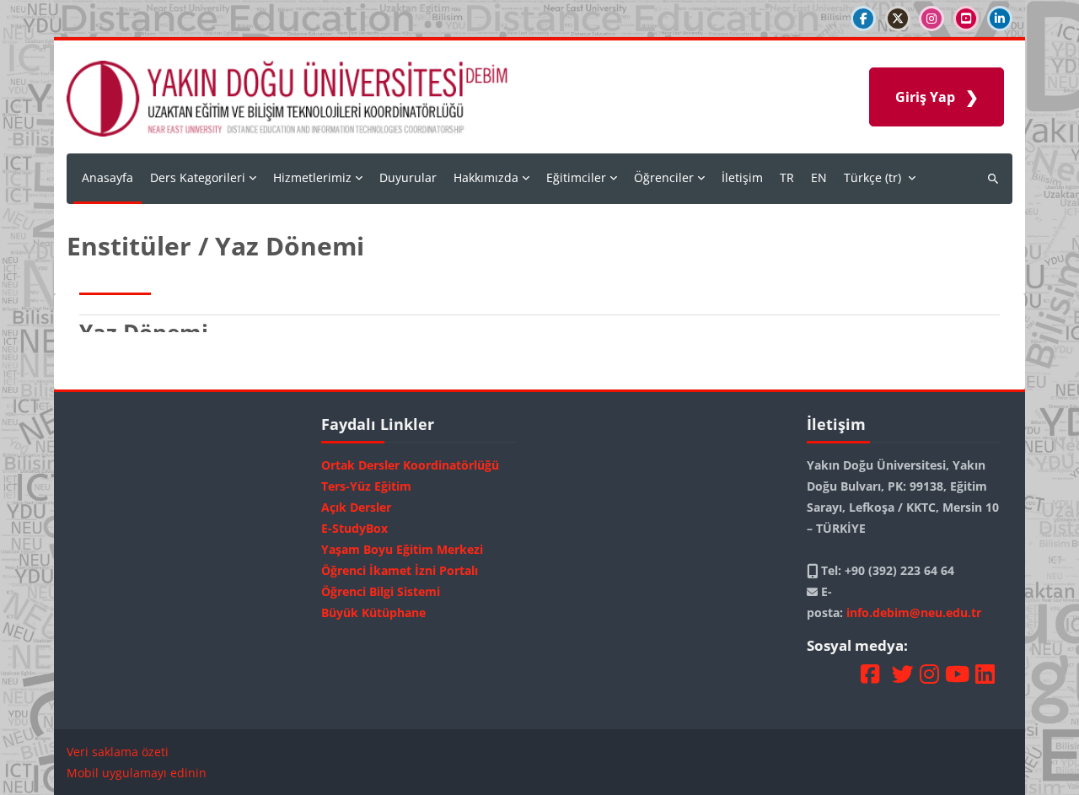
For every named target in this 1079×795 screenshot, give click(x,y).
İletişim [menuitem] (742, 177)
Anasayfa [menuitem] (107, 177)
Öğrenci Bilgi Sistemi (380, 591)
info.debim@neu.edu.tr (913, 612)
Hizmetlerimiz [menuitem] (312, 177)
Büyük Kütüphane (373, 612)
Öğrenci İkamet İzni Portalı (399, 570)
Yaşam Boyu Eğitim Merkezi (402, 549)
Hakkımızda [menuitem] (486, 177)
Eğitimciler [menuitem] (576, 177)
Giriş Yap (925, 97)
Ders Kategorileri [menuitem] (197, 177)
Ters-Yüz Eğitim (366, 486)
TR (787, 177)
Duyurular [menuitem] (408, 177)
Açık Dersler (356, 507)
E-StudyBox (354, 528)
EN (819, 177)
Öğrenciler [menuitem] (664, 177)
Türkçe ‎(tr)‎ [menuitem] (872, 177)
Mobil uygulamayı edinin (137, 773)
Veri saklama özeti (118, 752)
